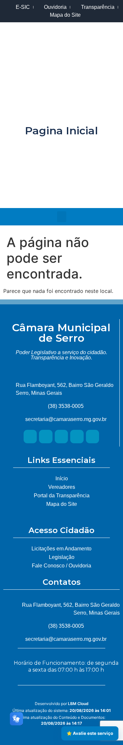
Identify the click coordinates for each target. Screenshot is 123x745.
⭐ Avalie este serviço (90, 733)
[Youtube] (61, 193)
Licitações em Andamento (61, 548)
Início (61, 478)
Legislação (61, 557)
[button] (61, 216)
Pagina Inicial (61, 130)
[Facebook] (86, 193)
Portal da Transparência (62, 495)
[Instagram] (37, 193)
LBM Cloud (78, 703)
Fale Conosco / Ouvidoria (61, 565)
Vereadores (61, 487)
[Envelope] (92, 436)
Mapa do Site (61, 504)
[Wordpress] (77, 436)
